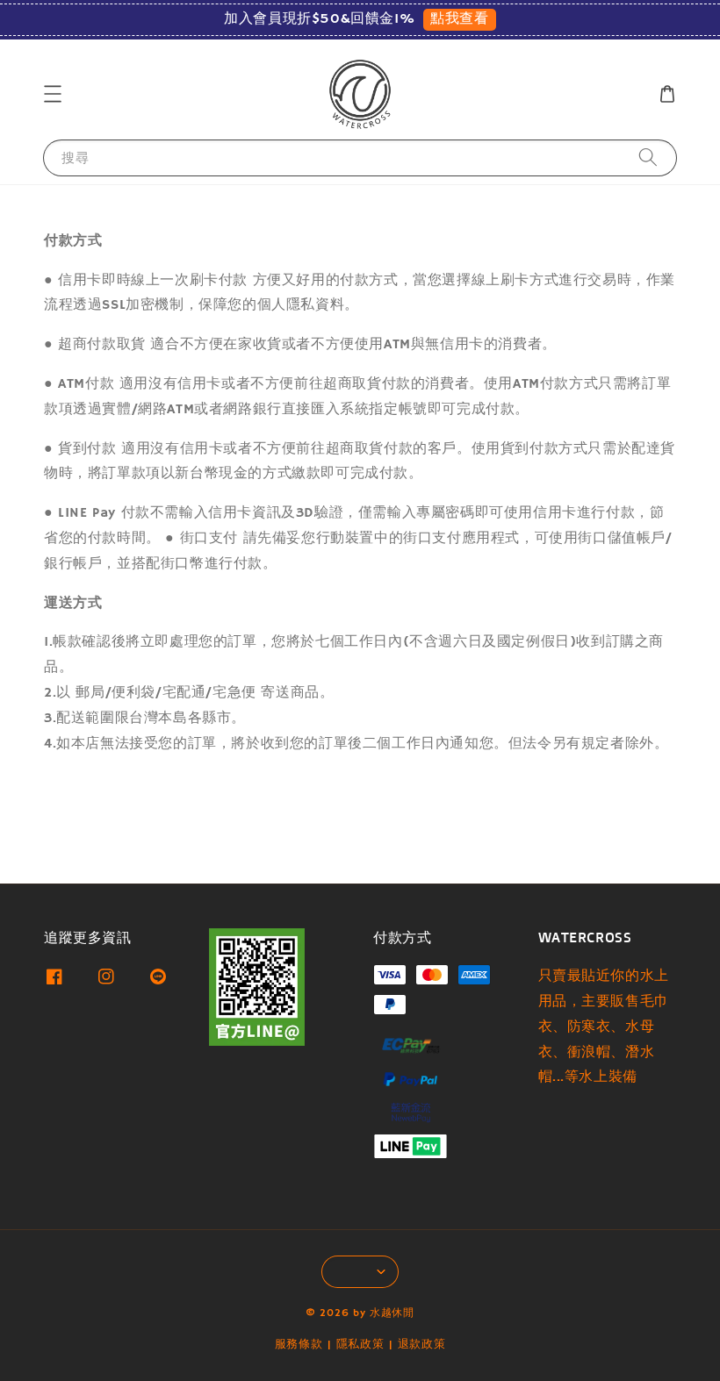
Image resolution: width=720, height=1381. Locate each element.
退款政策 (422, 1344)
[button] (52, 94)
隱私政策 (360, 1344)
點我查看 (459, 19)
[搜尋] (648, 157)
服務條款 (299, 1344)
